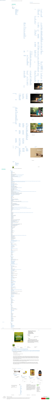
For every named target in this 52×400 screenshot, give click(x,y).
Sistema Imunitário (41, 29)
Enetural (12, 328)
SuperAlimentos (25, 76)
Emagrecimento (16, 10)
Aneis (19, 155)
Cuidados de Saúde (18, 209)
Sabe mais (33, 119)
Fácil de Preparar (30, 76)
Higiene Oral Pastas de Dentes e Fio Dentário (20, 208)
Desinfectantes (28, 62)
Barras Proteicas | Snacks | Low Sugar (41, 13)
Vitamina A (18, 269)
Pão (14, 222)
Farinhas (30, 79)
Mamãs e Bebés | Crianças (16, 139)
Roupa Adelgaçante (25, 34)
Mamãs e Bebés (35, 46)
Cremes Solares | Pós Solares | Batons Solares (30, 62)
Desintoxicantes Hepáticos (42, 39)
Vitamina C (20, 269)
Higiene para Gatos (35, 79)
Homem (30, 55)
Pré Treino (35, 20)
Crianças (35, 44)
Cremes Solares (30, 64)
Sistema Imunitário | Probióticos (23, 125)
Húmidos (41, 78)
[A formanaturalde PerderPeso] (36, 112)
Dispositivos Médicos (42, 37)
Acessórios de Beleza (13, 300)
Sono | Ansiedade (41, 46)
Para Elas (27, 148)
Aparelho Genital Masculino (38, 37)
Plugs (19, 154)
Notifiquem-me (17, 377)
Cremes (38, 16)
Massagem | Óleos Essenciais (31, 57)
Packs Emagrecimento (25, 35)
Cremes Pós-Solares (30, 65)
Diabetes (41, 33)
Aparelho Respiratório (42, 34)
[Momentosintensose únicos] (36, 153)
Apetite (11, 289)
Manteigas (27, 74)
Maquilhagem (25, 55)
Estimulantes (23, 151)
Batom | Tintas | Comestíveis (39, 63)
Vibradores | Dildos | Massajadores (20, 151)
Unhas (27, 59)
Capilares (21, 201)
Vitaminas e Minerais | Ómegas (38, 23)
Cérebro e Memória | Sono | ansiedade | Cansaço (41, 44)
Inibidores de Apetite (16, 116)
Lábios (15, 201)
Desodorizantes (42, 51)
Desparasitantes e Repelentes (17, 235)
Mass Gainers (41, 11)
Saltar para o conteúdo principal (2, 0)
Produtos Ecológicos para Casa (13, 241)
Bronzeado (27, 135)
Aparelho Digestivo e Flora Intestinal (38, 49)
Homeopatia (42, 38)
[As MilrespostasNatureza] (36, 128)
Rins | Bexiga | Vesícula (41, 36)
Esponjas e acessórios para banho (35, 54)
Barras (13, 224)
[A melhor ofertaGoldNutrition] (38, 86)
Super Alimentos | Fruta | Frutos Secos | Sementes (24, 72)
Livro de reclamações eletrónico (21, 391)
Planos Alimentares (12, 326)
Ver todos (13, 8)
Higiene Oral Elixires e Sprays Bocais (28, 208)
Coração (15, 189)
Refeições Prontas (30, 74)
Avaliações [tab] (38, 350)
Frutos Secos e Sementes (24, 75)
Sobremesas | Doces (31, 83)
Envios (20, 392)
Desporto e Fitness (12, 325)
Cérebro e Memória (23, 143)
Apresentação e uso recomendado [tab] (18, 350)
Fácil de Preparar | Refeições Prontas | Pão (30, 72)
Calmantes (17, 289)
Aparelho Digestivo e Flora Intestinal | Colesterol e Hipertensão (20, 140)
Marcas (13, 165)
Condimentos (31, 80)
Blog (15, 162)
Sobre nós (14, 161)
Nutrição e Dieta (12, 327)
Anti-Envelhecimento (31, 53)
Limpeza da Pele (27, 63)
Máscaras (38, 71)
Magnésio (38, 25)
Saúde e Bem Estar (38, 74)
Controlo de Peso (38, 13)
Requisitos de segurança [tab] (28, 350)
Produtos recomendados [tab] (14, 368)
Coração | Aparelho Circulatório (42, 31)
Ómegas (19, 125)
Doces (13, 227)
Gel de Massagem (38, 68)
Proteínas (24, 77)
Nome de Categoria (16, 123)
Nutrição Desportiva (17, 9)
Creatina (11, 173)
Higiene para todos (35, 74)
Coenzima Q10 (12, 187)
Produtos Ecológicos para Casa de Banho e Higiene (38, 81)
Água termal (27, 60)
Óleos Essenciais (41, 49)
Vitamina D (16, 269)
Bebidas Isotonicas (35, 21)
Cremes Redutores (24, 33)
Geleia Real (12, 273)
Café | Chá (24, 85)
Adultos (16, 12)
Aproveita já (33, 160)
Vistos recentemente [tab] (19, 368)
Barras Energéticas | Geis (36, 19)
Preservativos (42, 69)
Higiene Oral (38, 51)
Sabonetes (27, 201)
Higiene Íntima (41, 52)
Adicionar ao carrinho (36, 336)
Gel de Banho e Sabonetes (35, 52)
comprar (38, 166)
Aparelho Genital (38, 34)
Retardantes (42, 61)
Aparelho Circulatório (42, 32)
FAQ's (20, 390)
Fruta (24, 74)
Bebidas (11, 226)
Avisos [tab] (34, 350)
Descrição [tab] (13, 349)
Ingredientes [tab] (26, 349)
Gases (15, 293)
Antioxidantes (20, 187)
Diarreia (14, 293)
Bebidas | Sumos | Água (30, 82)
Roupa (38, 69)
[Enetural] (14, 384)
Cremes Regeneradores (31, 54)
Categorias (25, 22)
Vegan (41, 15)
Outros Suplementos (39, 14)
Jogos (38, 70)
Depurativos (25, 23)
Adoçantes (13, 225)
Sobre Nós (20, 393)
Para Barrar (27, 73)
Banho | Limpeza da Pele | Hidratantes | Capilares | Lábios (28, 57)
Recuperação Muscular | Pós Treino (20, 96)
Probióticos (12, 186)
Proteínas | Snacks (23, 94)
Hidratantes (28, 61)
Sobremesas (31, 84)
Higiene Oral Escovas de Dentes (38, 53)
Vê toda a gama (37, 92)
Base (41, 71)
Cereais (27, 83)
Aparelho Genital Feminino (38, 36)
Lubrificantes (42, 67)
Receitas (16, 164)
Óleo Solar (30, 66)
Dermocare (16, 11)
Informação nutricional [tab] (19, 349)
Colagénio (12, 198)
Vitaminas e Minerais (20, 126)
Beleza (15, 13)
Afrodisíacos (42, 66)
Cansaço (23, 142)
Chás (11, 260)
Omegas (14, 289)
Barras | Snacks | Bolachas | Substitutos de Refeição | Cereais (28, 79)
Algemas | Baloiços (20, 152)
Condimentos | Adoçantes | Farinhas (31, 78)
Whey (22, 98)
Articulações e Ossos (42, 41)
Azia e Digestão (12, 293)
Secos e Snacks (41, 75)
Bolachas (27, 82)
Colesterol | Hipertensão (13, 193)
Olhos (41, 40)
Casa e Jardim (16, 14)
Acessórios (42, 16)
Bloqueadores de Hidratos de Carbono (25, 37)
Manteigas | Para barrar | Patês (27, 72)
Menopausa (36, 50)
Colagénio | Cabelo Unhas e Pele (35, 34)
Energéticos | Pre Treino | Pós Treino (36, 17)
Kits (15, 148)
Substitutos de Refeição (17, 224)
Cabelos (25, 146)
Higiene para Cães (35, 77)
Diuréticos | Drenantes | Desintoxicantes (25, 26)
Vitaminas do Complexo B (13, 269)
